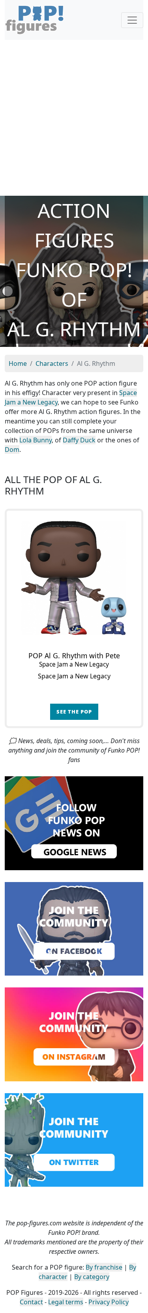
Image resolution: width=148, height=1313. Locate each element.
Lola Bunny (35, 440)
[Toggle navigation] (132, 20)
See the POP (74, 711)
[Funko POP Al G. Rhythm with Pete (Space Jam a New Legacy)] (74, 578)
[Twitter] (74, 1139)
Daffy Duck (79, 440)
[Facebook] (74, 928)
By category (91, 1276)
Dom (12, 449)
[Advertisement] (74, 118)
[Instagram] (74, 1033)
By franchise (104, 1267)
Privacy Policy (108, 1302)
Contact (31, 1302)
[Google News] (74, 822)
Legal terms (65, 1302)
